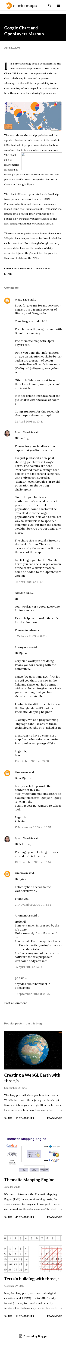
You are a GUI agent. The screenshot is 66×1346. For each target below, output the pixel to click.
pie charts (17, 150)
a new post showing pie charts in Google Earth (34, 462)
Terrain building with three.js (31, 1278)
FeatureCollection (15, 204)
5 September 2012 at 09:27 (32, 994)
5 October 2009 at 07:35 (31, 636)
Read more (54, 1118)
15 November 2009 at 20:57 (33, 827)
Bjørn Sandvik (24, 432)
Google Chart (24, 268)
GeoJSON (44, 199)
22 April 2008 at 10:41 (29, 421)
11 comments (24, 1118)
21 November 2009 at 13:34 (33, 904)
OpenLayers (48, 93)
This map (9, 135)
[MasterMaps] (21, 7)
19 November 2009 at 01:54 (33, 862)
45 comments (24, 1217)
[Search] (50, 4)
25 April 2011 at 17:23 (28, 967)
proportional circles (36, 145)
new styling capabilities (18, 223)
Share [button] (8, 273)
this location (36, 856)
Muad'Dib (21, 299)
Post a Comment (15, 1003)
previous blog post (25, 63)
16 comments (24, 1316)
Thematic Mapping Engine (29, 1179)
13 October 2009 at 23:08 (32, 761)
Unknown (21, 772)
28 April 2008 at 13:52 (29, 582)
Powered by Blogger (35, 1336)
